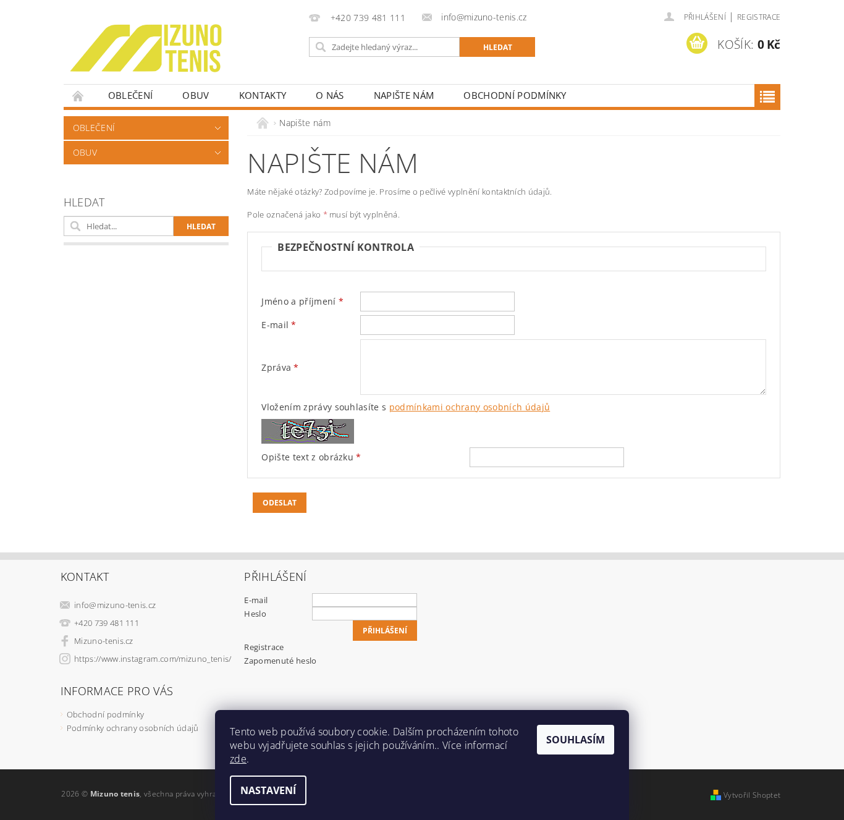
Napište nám (404, 95)
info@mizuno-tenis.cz (115, 605)
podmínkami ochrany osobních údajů (470, 407)
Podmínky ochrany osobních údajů (133, 727)
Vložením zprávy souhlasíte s (405, 407)
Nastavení (268, 790)
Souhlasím (575, 739)
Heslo (255, 613)
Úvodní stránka (78, 95)
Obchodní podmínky (514, 95)
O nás (330, 95)
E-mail (256, 600)
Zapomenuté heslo (280, 660)
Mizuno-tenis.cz (103, 640)
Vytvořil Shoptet (752, 795)
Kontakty (263, 95)
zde (238, 759)
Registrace (758, 17)
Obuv (195, 95)
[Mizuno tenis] (146, 48)
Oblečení (130, 95)
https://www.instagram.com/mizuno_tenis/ (152, 658)
